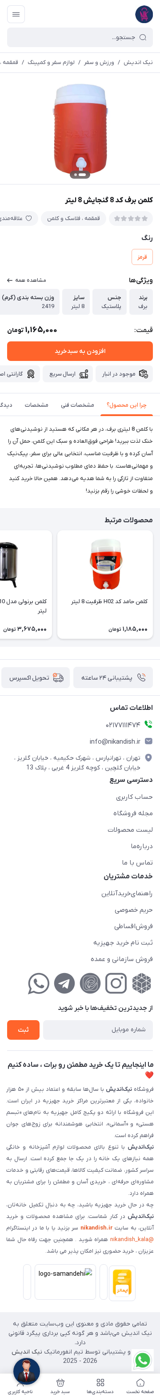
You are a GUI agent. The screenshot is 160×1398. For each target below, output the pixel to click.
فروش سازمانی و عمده (122, 959)
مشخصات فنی (77, 405)
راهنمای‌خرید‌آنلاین (127, 893)
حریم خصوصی (134, 909)
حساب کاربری (134, 797)
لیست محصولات (130, 829)
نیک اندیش (138, 62)
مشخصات (36, 405)
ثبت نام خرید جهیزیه (123, 942)
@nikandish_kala (132, 1239)
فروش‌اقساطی (133, 926)
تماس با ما (137, 862)
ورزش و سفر (99, 62)
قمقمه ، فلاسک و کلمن (73, 218)
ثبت (23, 1030)
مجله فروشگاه (133, 813)
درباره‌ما (142, 846)
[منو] (16, 14)
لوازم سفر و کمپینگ (51, 62)
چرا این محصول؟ (127, 405)
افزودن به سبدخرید (80, 351)
